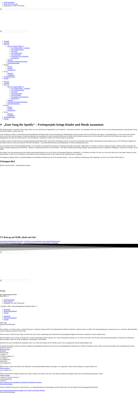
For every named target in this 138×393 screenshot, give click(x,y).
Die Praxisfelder (16, 55)
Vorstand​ (10, 60)
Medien (2, 366)
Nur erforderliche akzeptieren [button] (18, 382)
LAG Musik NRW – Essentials (20, 48)
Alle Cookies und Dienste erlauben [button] (34, 390)
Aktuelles (6, 43)
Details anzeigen (5, 349)
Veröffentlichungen (9, 77)
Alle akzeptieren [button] (5, 382)
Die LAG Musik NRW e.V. (16, 46)
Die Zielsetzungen (16, 53)
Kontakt (6, 78)
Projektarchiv (11, 70)
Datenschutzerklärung (10, 311)
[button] (69, 392)
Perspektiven (15, 58)
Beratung (10, 73)
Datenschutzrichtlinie (6, 384)
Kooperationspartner (14, 63)
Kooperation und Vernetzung (19, 56)
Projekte (10, 68)
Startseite (6, 41)
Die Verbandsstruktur (17, 49)
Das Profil (14, 51)
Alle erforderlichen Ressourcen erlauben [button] (12, 390)
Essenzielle (3, 346)
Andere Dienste (4, 373)
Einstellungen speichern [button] (35, 382)
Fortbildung (11, 75)
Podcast (10, 66)
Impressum (7, 309)
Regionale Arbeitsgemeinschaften (17, 61)
